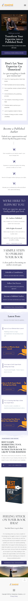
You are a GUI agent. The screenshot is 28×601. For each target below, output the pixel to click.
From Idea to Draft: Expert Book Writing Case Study (14, 377)
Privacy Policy (14, 596)
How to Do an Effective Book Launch (14, 341)
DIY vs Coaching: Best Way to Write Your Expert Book (14, 413)
